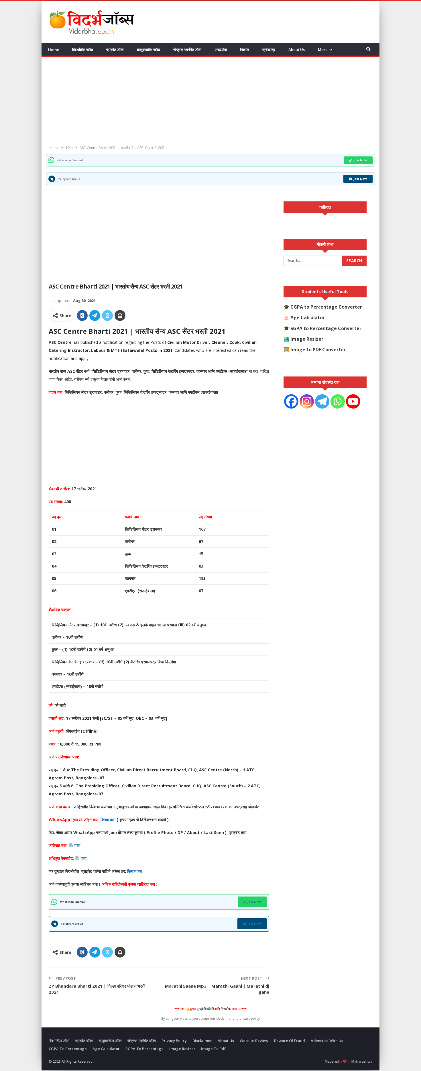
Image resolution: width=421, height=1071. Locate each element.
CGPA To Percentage (68, 1048)
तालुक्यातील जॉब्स (148, 49)
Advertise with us (327, 1040)
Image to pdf (213, 1048)
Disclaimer (202, 1040)
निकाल (244, 49)
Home (53, 49)
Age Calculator (307, 317)
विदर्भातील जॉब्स (82, 49)
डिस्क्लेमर (226, 1009)
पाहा (77, 845)
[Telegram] (322, 401)
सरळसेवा (221, 49)
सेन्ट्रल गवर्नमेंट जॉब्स (187, 49)
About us (296, 49)
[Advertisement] (268, 21)
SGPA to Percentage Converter (325, 328)
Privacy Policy (174, 1040)
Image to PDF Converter (318, 349)
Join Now (360, 160)
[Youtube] (353, 401)
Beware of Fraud (289, 1040)
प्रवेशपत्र (268, 49)
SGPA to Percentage (144, 1048)
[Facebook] (291, 401)
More (323, 49)
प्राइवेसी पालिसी (205, 1009)
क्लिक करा (109, 819)
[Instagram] (307, 401)
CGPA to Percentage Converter (326, 307)
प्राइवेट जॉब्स (115, 49)
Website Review (254, 1040)
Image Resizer (306, 339)
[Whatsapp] (337, 401)
